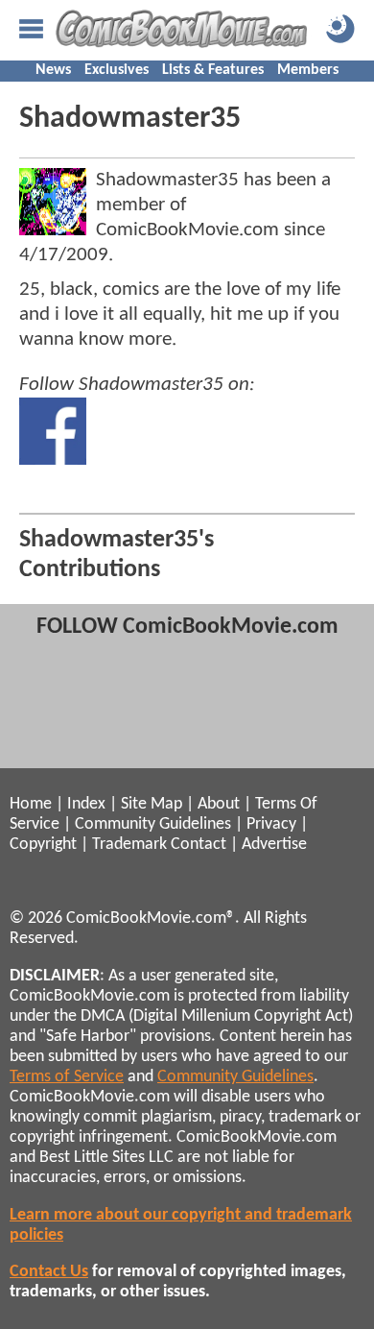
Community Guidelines (153, 824)
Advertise (274, 844)
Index (86, 804)
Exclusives (116, 70)
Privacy (271, 824)
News (53, 70)
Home (31, 804)
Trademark (129, 844)
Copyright (43, 844)
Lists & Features (213, 70)
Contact (198, 844)
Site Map (151, 804)
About (219, 804)
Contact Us (49, 1272)
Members (308, 70)
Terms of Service (67, 1077)
